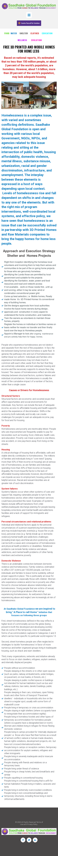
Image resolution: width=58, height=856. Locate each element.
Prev (2, 95)
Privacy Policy (32, 824)
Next (55, 95)
